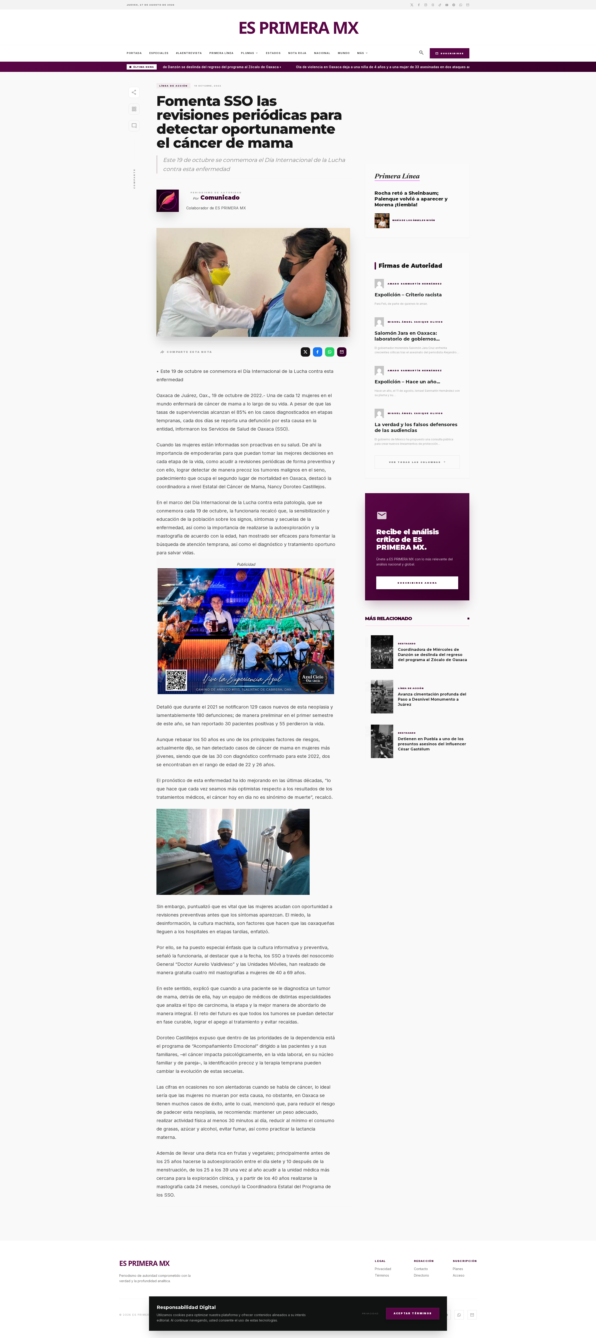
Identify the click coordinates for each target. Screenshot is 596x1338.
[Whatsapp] (460, 4)
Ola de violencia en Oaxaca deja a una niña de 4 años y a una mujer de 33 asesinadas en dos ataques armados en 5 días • (383, 67)
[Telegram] (453, 4)
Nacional (322, 53)
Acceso (458, 1275)
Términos (382, 1275)
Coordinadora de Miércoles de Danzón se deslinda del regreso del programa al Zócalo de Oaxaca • (184, 67)
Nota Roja (297, 53)
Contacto (421, 1269)
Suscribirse (449, 53)
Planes (458, 1269)
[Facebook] (418, 4)
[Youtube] (446, 4)
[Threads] (432, 4)
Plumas (249, 53)
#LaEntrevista (189, 53)
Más (362, 53)
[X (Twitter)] (305, 352)
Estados (273, 53)
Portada (134, 53)
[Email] (467, 4)
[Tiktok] (439, 4)
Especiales (159, 53)
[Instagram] (425, 4)
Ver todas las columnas (417, 461)
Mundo (344, 53)
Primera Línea (221, 53)
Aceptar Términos (413, 1313)
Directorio (421, 1275)
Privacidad (370, 1313)
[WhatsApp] (329, 352)
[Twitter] (411, 4)
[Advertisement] (417, 115)
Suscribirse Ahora (417, 583)
